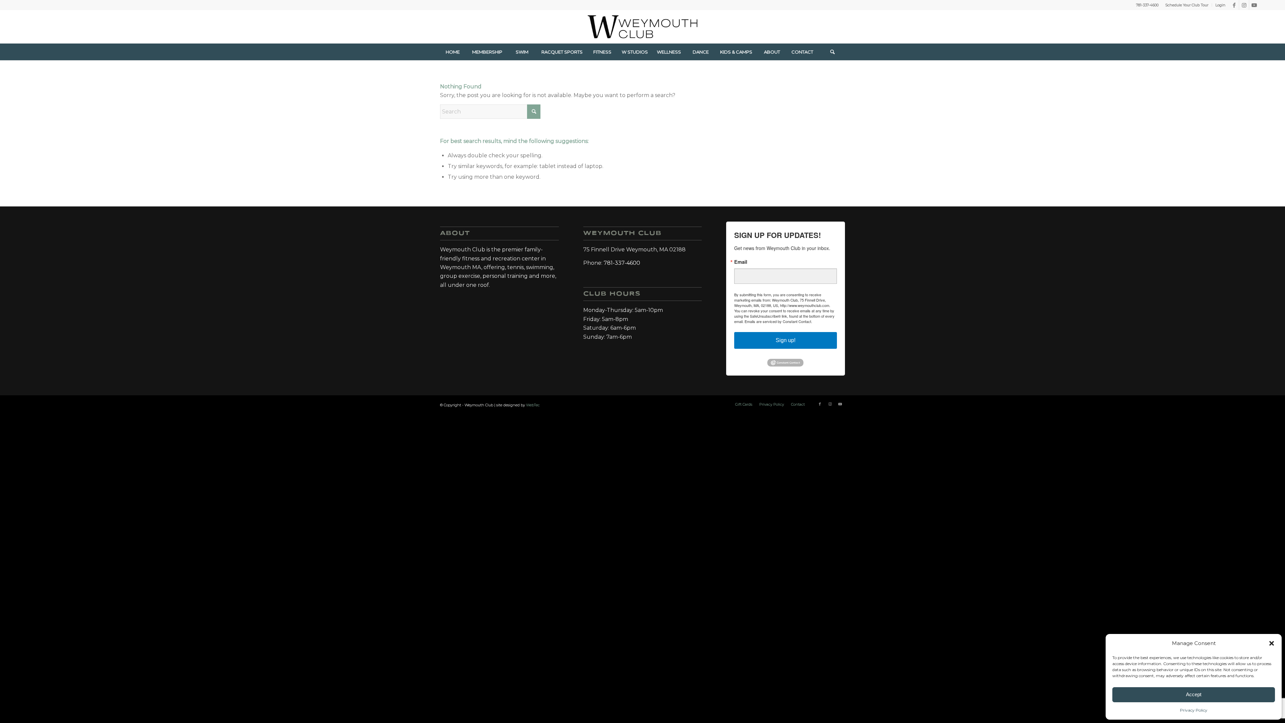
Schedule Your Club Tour (1186, 5)
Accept (1193, 694)
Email (740, 261)
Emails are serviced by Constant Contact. (778, 321)
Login (1220, 5)
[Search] (832, 52)
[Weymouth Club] (642, 27)
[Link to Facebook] (1234, 5)
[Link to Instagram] (1244, 5)
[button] (1271, 643)
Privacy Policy (1193, 710)
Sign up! (785, 340)
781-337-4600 (1147, 5)
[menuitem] (1187, 5)
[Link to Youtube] (1254, 5)
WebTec (533, 405)
